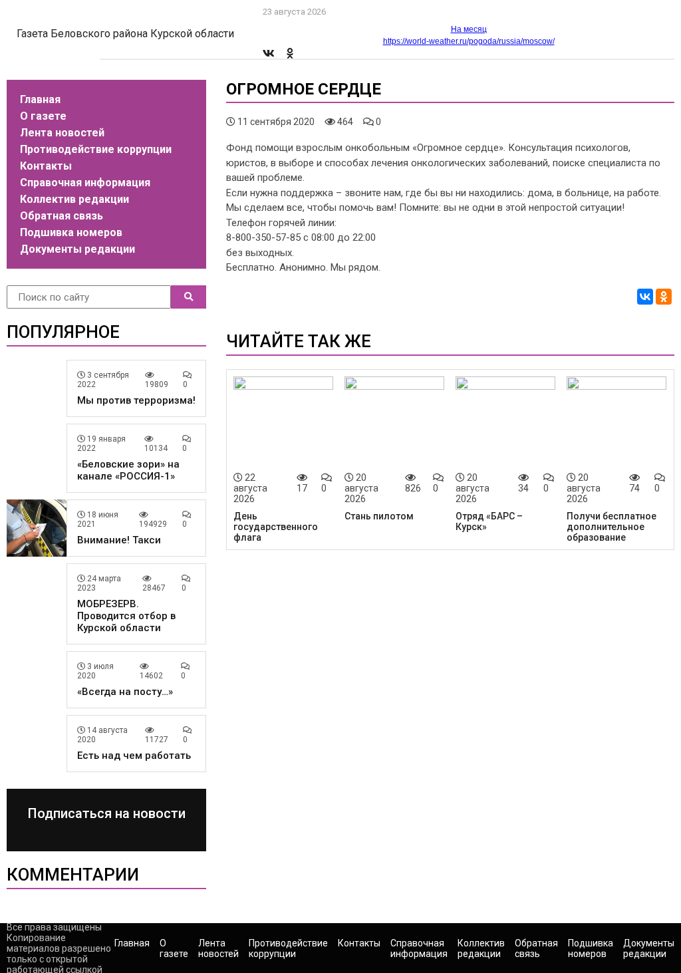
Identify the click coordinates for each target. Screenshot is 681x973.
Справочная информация (85, 182)
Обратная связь (61, 215)
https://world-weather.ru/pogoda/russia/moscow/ (469, 41)
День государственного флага (275, 527)
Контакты (46, 166)
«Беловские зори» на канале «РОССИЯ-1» (128, 470)
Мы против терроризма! (136, 400)
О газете (43, 116)
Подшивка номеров (71, 232)
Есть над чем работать (134, 756)
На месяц (469, 29)
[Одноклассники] (664, 297)
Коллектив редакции (74, 199)
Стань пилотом (379, 516)
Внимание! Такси (119, 540)
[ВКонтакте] (645, 297)
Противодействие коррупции (96, 149)
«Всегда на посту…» (125, 692)
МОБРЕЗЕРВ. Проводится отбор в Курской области (126, 616)
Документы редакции (77, 249)
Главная (40, 99)
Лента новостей (62, 132)
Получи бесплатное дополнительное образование (611, 527)
